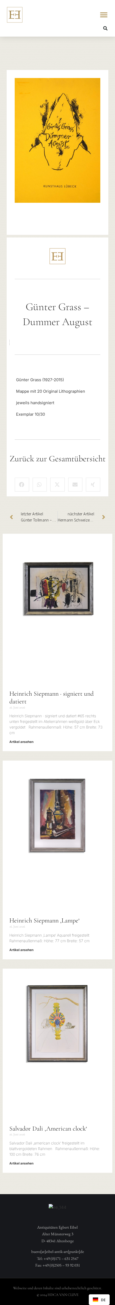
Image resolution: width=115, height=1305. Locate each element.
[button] (104, 15)
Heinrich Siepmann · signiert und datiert (51, 697)
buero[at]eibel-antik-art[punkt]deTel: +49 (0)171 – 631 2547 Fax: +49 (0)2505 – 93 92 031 (57, 1258)
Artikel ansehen (21, 742)
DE (103, 1299)
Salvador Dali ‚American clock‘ (48, 1128)
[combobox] (99, 1299)
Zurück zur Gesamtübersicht (58, 458)
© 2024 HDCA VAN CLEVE (57, 1294)
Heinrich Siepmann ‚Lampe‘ (44, 920)
